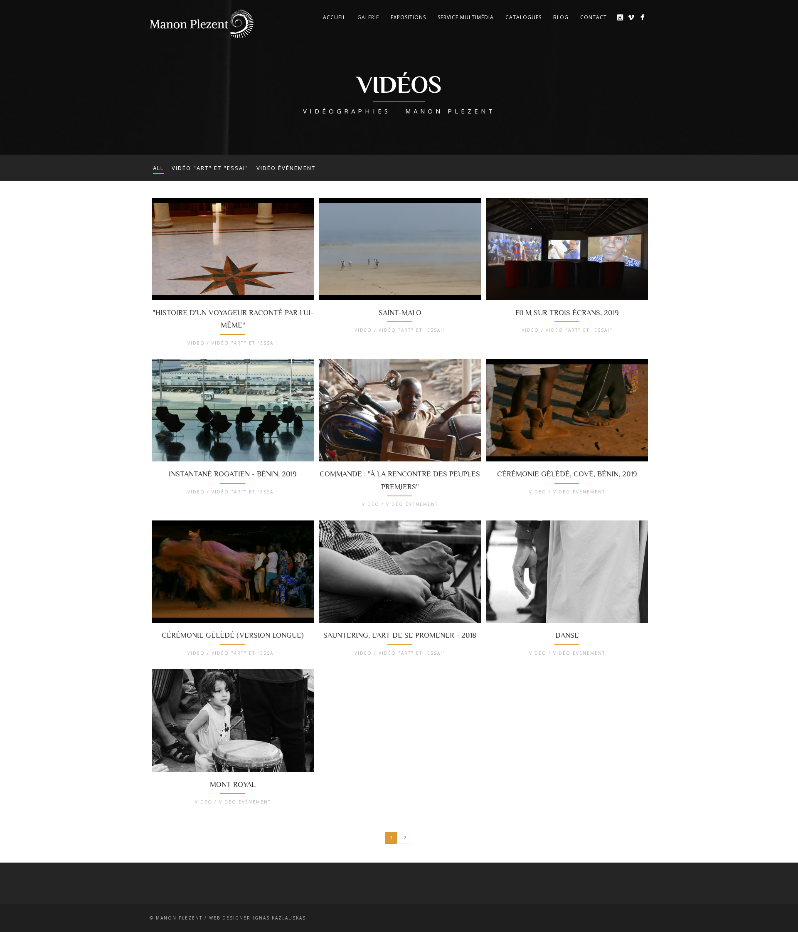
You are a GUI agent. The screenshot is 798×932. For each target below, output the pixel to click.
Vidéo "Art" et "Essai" (210, 168)
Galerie (368, 17)
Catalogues (523, 17)
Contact (593, 17)
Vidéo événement (285, 168)
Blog (561, 17)
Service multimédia (466, 17)
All (158, 168)
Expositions (408, 17)
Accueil (334, 17)
